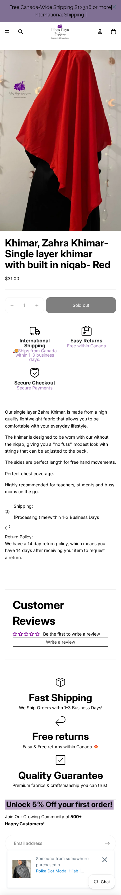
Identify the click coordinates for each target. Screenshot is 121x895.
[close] (114, 6)
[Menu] (7, 31)
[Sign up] (107, 843)
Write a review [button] (60, 642)
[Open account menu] (100, 31)
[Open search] (20, 31)
